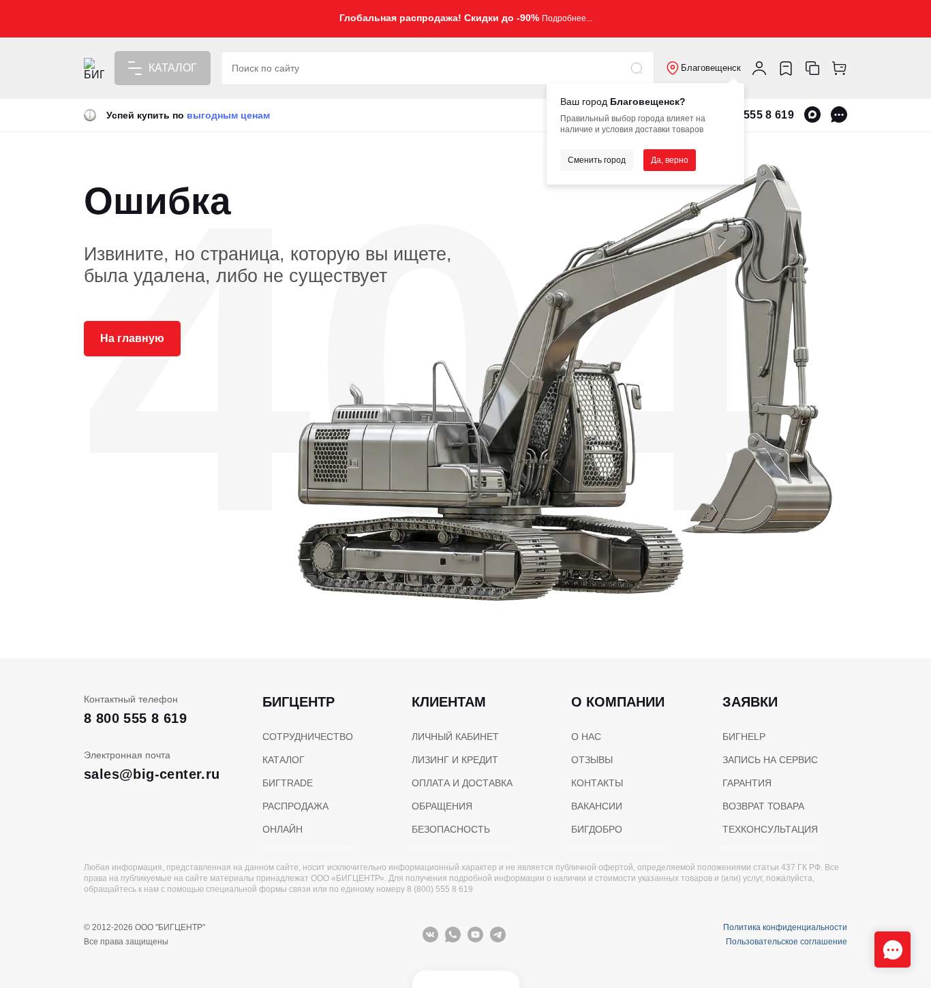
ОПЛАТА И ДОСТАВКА (462, 782)
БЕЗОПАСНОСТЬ (451, 829)
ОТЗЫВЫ (592, 759)
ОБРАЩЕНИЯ (442, 806)
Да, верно (669, 160)
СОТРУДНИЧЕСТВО (307, 736)
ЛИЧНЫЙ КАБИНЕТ (455, 736)
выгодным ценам (228, 115)
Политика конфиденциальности (785, 927)
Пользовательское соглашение (786, 941)
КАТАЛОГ (283, 759)
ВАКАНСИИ (596, 806)
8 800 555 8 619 (753, 115)
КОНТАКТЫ (597, 782)
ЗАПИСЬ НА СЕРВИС (770, 759)
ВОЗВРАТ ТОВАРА (763, 806)
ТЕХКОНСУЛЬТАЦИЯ (770, 829)
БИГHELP (743, 736)
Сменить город (597, 160)
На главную (132, 338)
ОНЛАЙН (282, 829)
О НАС (586, 736)
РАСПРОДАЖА (295, 806)
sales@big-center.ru (152, 774)
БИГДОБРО (596, 829)
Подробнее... (567, 18)
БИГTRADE (287, 782)
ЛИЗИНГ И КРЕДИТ (455, 759)
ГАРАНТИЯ (747, 782)
